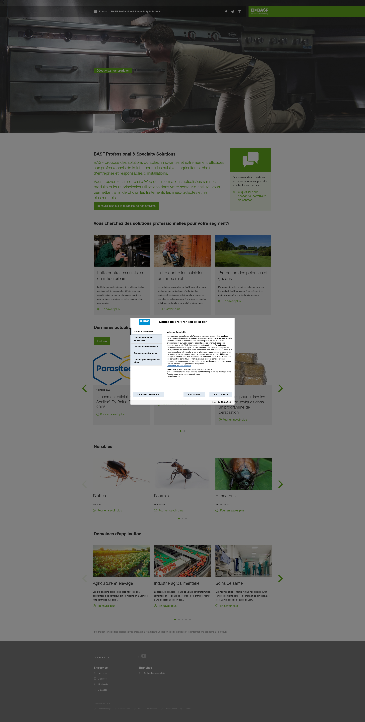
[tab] (146, 331)
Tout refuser (194, 394)
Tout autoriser (221, 394)
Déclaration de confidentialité (179, 365)
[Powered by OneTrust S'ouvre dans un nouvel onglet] (222, 403)
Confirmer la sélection (148, 394)
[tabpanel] (200, 356)
